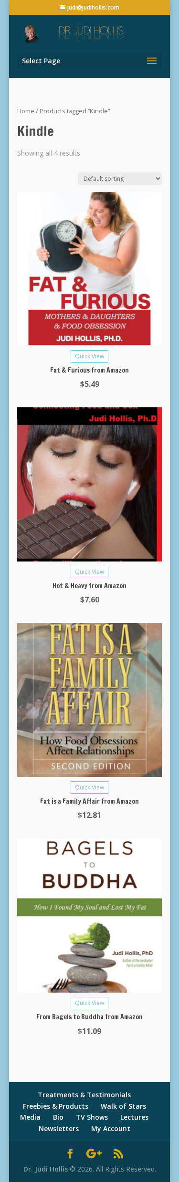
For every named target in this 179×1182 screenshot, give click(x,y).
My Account (110, 1128)
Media (30, 1117)
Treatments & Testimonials (84, 1094)
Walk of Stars (123, 1106)
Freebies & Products (55, 1106)
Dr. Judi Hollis (46, 1168)
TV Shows (92, 1117)
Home (25, 111)
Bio (58, 1117)
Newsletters (59, 1128)
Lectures (134, 1117)
